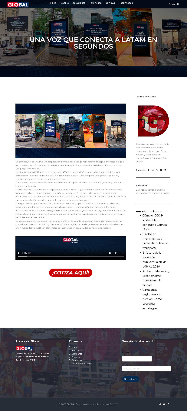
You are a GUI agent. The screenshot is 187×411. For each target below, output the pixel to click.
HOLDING (64, 3)
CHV (115, 404)
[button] (80, 3)
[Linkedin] (178, 4)
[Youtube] (174, 4)
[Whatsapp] (157, 170)
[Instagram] (169, 4)
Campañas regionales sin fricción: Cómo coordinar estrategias (152, 299)
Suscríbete (130, 379)
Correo (126, 352)
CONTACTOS (126, 3)
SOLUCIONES (79, 3)
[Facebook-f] (148, 170)
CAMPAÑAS (96, 3)
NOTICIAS (110, 3)
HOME (53, 3)
